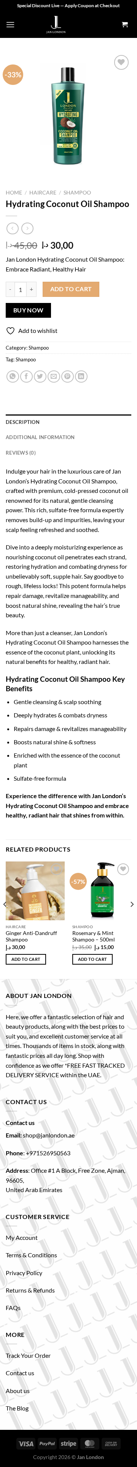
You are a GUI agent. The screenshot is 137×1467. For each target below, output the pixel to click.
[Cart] (124, 25)
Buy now (28, 310)
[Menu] (10, 24)
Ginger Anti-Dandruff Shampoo (31, 936)
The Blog (17, 1408)
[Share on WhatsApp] (12, 376)
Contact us (20, 1372)
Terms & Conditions (31, 1254)
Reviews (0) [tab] (21, 453)
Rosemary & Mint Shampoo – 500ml (93, 936)
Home (14, 193)
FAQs (13, 1307)
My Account (22, 1237)
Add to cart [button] (26, 959)
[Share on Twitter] (40, 376)
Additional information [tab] (40, 437)
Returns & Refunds (30, 1290)
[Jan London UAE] (56, 24)
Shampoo (77, 193)
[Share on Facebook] (26, 376)
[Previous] (5, 920)
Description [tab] (23, 422)
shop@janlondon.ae (49, 1135)
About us (18, 1390)
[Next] (131, 920)
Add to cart (71, 289)
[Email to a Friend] (54, 376)
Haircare (42, 193)
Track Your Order (28, 1355)
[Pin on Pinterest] (67, 376)
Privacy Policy (24, 1272)
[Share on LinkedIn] (81, 376)
